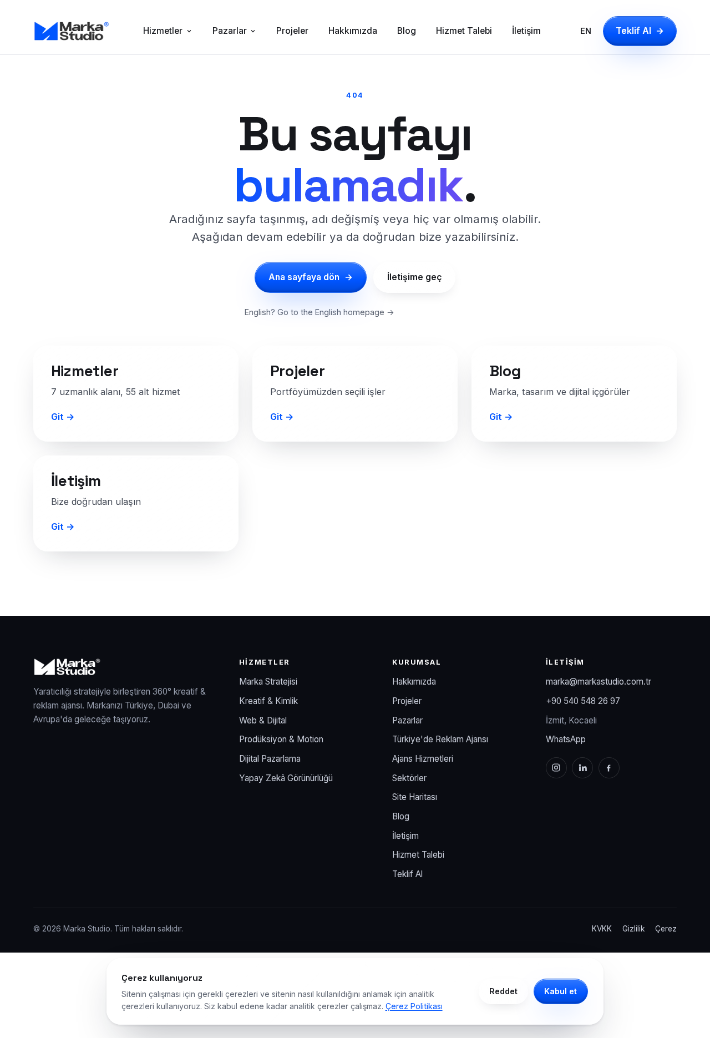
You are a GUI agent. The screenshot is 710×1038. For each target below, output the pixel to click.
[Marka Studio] (71, 31)
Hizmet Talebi (464, 31)
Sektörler (409, 778)
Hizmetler (162, 31)
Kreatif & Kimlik (268, 701)
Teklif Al (640, 31)
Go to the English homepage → (335, 312)
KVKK (602, 928)
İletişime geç (414, 277)
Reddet (503, 991)
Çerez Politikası (414, 1006)
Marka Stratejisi (268, 681)
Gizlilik (633, 928)
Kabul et (560, 991)
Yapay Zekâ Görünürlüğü (286, 778)
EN (585, 31)
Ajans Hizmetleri (422, 758)
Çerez (666, 928)
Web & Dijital (263, 720)
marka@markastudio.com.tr (598, 681)
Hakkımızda (352, 31)
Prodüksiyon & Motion (281, 739)
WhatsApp (566, 739)
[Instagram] (556, 767)
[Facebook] (609, 767)
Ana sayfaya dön (310, 277)
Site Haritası (414, 797)
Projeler (292, 31)
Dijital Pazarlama (270, 758)
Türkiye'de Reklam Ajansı (440, 739)
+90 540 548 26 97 (583, 701)
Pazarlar (229, 31)
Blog (406, 31)
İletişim (526, 31)
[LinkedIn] (582, 767)
